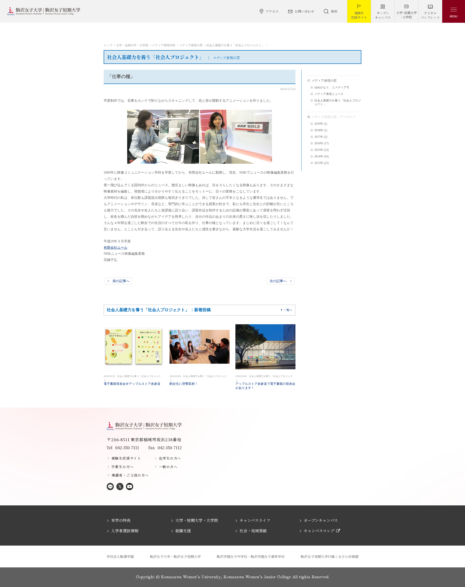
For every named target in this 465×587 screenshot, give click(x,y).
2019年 (318, 123)
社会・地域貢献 (253, 530)
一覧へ (288, 310)
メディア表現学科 (163, 45)
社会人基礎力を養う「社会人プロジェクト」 (235, 45)
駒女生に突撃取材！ (198, 380)
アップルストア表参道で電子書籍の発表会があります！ (265, 382)
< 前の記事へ (118, 281)
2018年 (318, 130)
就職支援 (183, 530)
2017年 (318, 137)
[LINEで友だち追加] (110, 487)
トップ (108, 45)
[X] (120, 487)
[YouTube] (129, 487)
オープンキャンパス (321, 520)
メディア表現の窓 (190, 45)
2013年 (318, 163)
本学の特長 (121, 520)
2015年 (318, 150)
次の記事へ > (281, 281)
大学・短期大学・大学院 (132, 45)
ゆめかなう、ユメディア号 (331, 87)
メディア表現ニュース (328, 94)
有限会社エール (115, 247)
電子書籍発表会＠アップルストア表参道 (132, 380)
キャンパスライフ (255, 520)
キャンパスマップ (319, 530)
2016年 (318, 143)
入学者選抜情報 (124, 530)
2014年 (318, 156)
